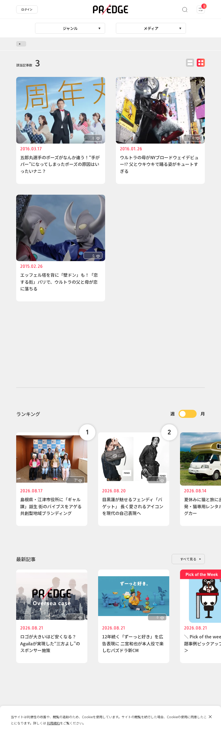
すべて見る (188, 559)
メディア (151, 28)
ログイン (27, 9)
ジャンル (70, 28)
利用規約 (53, 723)
